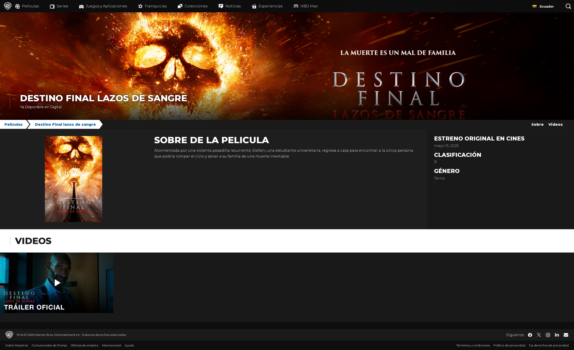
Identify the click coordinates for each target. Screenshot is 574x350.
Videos (555, 124)
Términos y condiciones (473, 345)
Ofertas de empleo (84, 345)
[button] (58, 282)
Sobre (537, 124)
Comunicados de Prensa (49, 345)
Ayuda (129, 345)
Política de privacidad (509, 345)
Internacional (111, 345)
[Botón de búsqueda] (568, 6)
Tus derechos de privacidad (549, 345)
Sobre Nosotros (16, 345)
